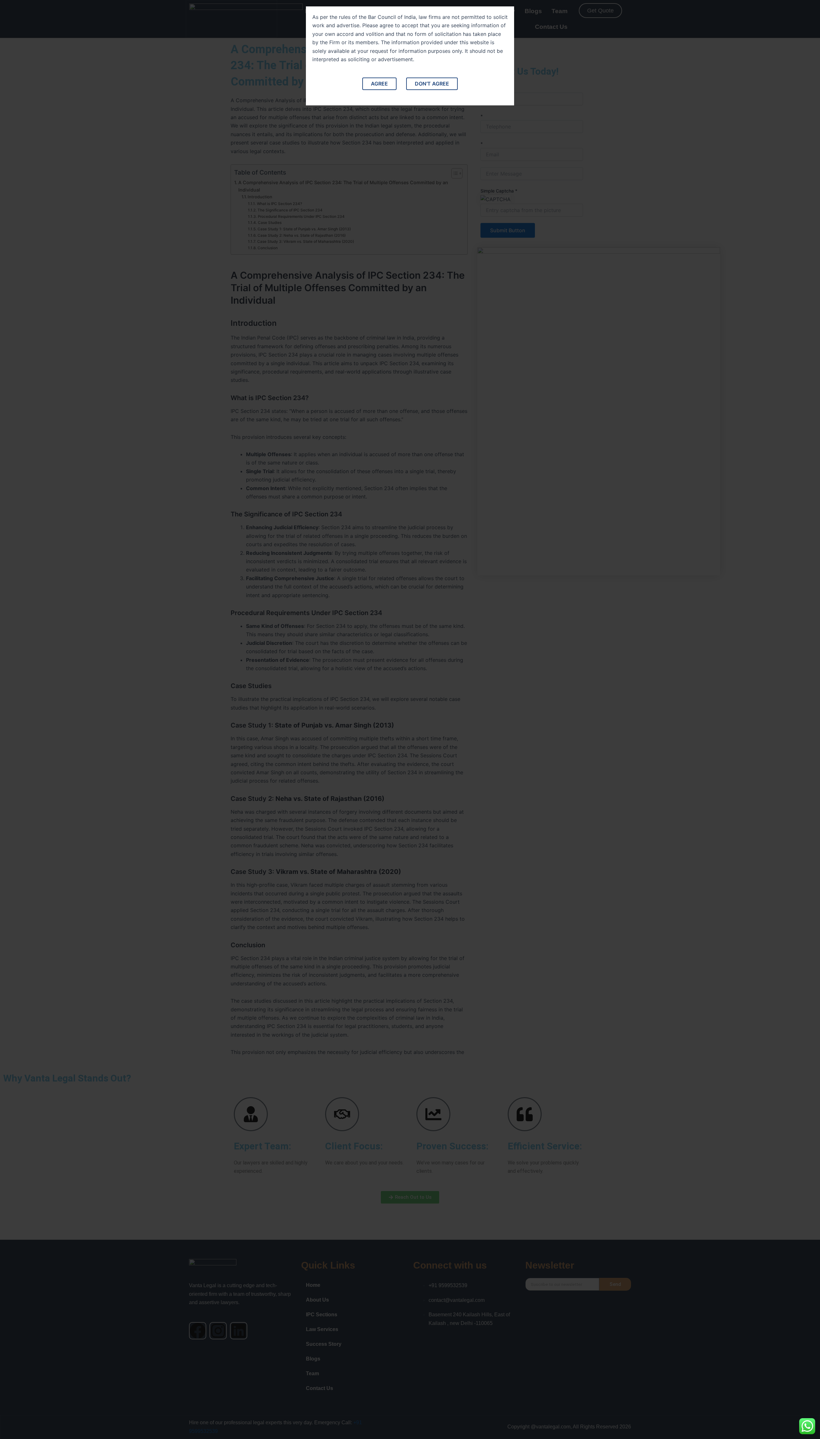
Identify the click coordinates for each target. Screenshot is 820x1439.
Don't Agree (432, 83)
